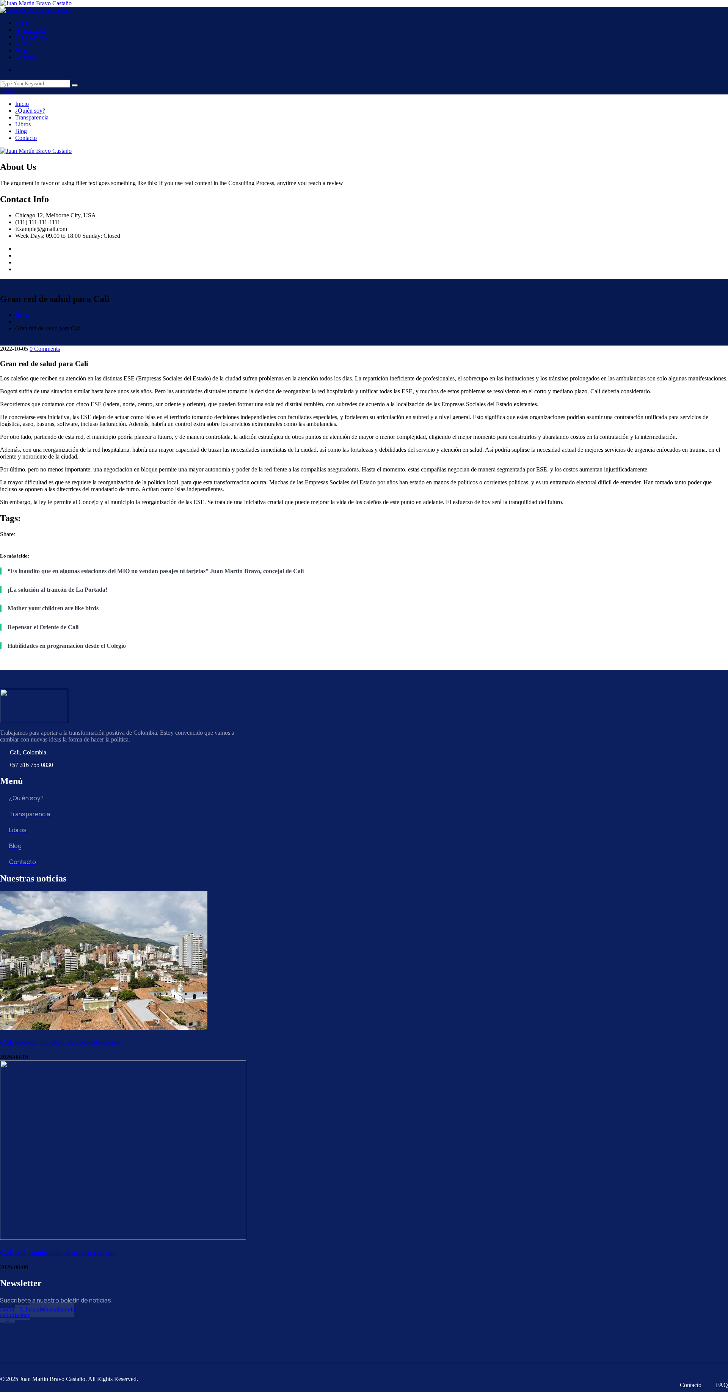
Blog (21, 50)
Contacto (26, 57)
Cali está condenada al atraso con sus (58, 1253)
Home (22, 314)
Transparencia (32, 36)
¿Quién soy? (30, 30)
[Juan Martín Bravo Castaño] (36, 3)
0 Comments (45, 349)
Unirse (8, 91)
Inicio (22, 23)
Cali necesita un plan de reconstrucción (60, 1042)
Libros (23, 43)
